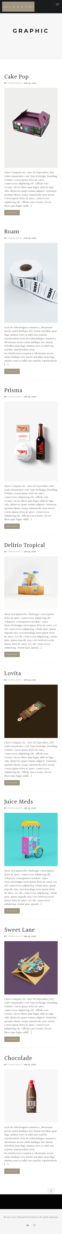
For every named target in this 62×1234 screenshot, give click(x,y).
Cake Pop (16, 77)
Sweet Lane (19, 930)
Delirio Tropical (24, 545)
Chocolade (18, 1058)
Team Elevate (14, 83)
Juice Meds (18, 802)
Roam (11, 231)
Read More (12, 213)
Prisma (13, 390)
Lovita (12, 673)
